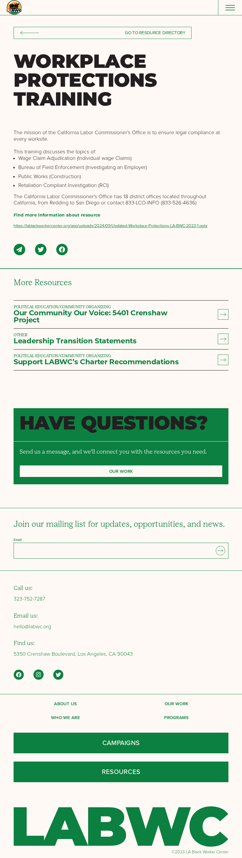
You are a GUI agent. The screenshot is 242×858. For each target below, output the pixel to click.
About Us (65, 703)
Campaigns (121, 743)
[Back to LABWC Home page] (13, 7)
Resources (121, 772)
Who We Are (65, 717)
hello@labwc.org (32, 626)
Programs (176, 717)
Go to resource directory (155, 32)
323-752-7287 (29, 598)
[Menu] (230, 7)
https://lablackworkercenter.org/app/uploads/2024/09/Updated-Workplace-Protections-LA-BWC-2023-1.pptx (110, 226)
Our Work (177, 703)
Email (18, 540)
